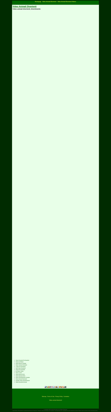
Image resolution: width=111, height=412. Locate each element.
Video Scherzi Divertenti (21, 365)
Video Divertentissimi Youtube (23, 377)
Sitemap (44, 396)
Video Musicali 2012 (20, 376)
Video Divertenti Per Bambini (22, 360)
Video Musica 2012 (20, 374)
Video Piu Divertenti (20, 369)
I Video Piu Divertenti (20, 366)
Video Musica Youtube (21, 363)
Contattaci (66, 396)
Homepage (38, 1)
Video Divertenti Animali (21, 382)
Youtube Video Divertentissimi (23, 380)
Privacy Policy (59, 396)
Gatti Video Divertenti (21, 368)
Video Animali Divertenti (49, 1)
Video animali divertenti (55, 400)
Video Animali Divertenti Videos (66, 1)
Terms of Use (50, 396)
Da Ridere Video (20, 371)
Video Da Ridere (20, 362)
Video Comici (19, 372)
